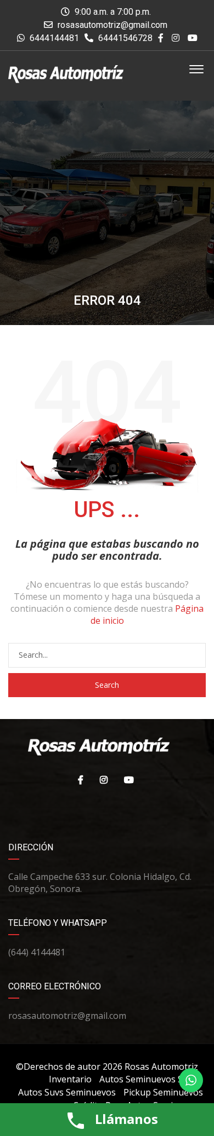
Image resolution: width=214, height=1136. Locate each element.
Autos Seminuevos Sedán (151, 1079)
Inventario (70, 1079)
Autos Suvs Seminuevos (67, 1092)
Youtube (126, 779)
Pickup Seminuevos (163, 1092)
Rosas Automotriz (161, 1066)
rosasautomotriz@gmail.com (112, 25)
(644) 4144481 (36, 952)
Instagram (101, 779)
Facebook (78, 779)
